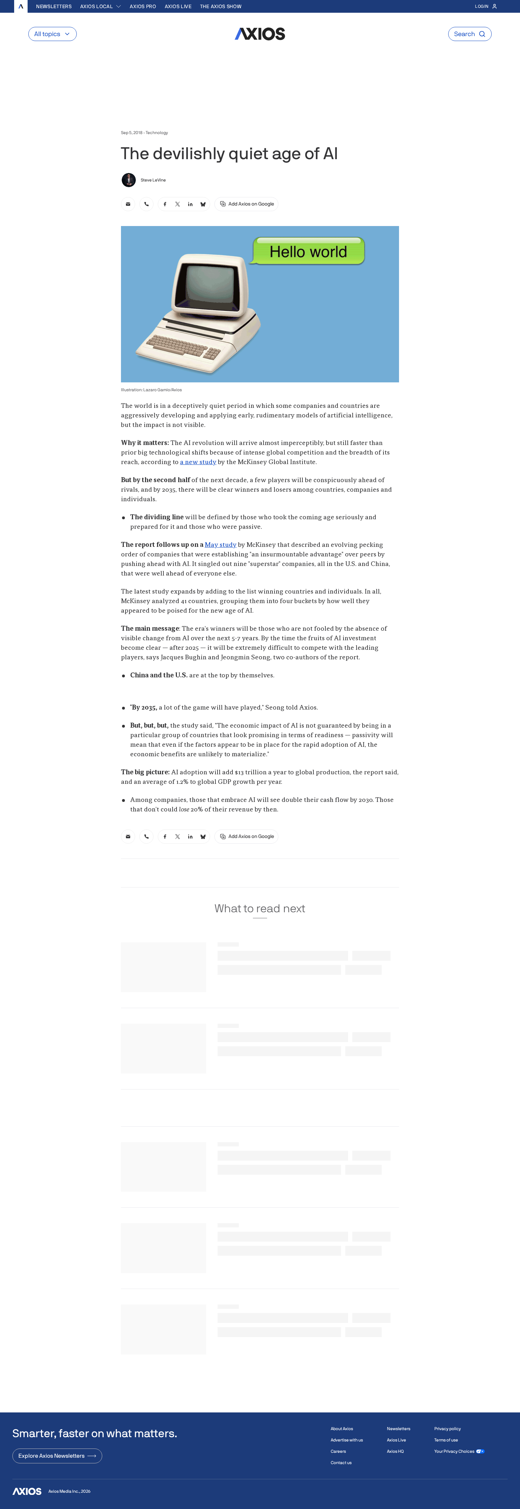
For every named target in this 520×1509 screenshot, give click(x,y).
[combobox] (101, 6)
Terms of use (446, 1440)
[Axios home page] (21, 6)
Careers (338, 1451)
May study (221, 545)
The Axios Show (221, 6)
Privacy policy (447, 1429)
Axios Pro (143, 6)
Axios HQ (395, 1451)
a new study (198, 462)
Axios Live (178, 6)
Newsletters (54, 6)
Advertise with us (347, 1440)
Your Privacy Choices (454, 1451)
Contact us (341, 1463)
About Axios (342, 1429)
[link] (128, 204)
